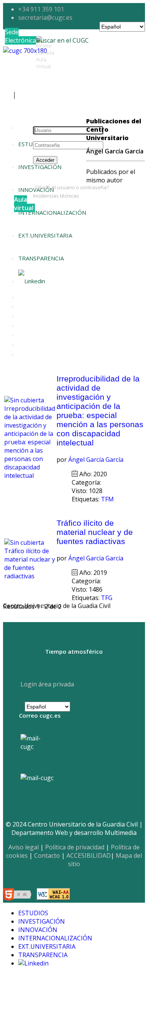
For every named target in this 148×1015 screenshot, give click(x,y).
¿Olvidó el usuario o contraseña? (71, 187)
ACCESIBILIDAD (88, 855)
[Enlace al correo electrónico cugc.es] (36, 750)
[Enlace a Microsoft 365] (37, 778)
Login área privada (46, 684)
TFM (108, 499)
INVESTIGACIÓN (41, 921)
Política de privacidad (74, 847)
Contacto (47, 855)
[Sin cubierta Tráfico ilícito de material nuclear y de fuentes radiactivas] (29, 576)
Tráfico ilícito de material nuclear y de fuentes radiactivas (95, 532)
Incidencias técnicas (56, 195)
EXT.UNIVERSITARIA (45, 235)
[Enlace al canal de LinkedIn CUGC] (31, 281)
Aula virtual (23, 203)
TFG (107, 598)
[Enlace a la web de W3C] (19, 895)
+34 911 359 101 (41, 9)
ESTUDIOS (32, 144)
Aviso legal (23, 847)
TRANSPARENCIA (41, 258)
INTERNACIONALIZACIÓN (52, 212)
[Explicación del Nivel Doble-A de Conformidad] (53, 895)
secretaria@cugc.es (45, 17)
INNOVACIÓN (37, 930)
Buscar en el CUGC (62, 40)
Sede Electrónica (20, 36)
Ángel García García (95, 459)
